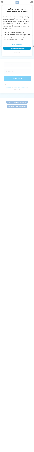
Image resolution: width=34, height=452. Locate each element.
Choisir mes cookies (17, 44)
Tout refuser (17, 52)
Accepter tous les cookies (17, 48)
